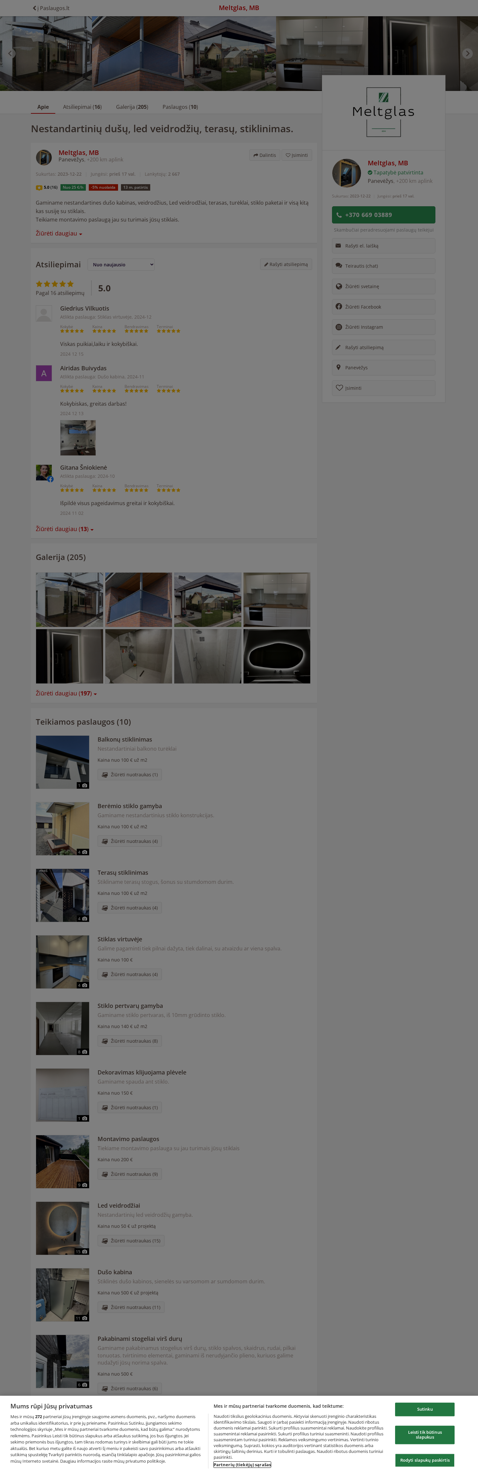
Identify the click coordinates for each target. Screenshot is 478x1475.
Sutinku (425, 1409)
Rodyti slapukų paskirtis (425, 1460)
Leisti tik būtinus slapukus (425, 1434)
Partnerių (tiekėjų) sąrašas (242, 1465)
